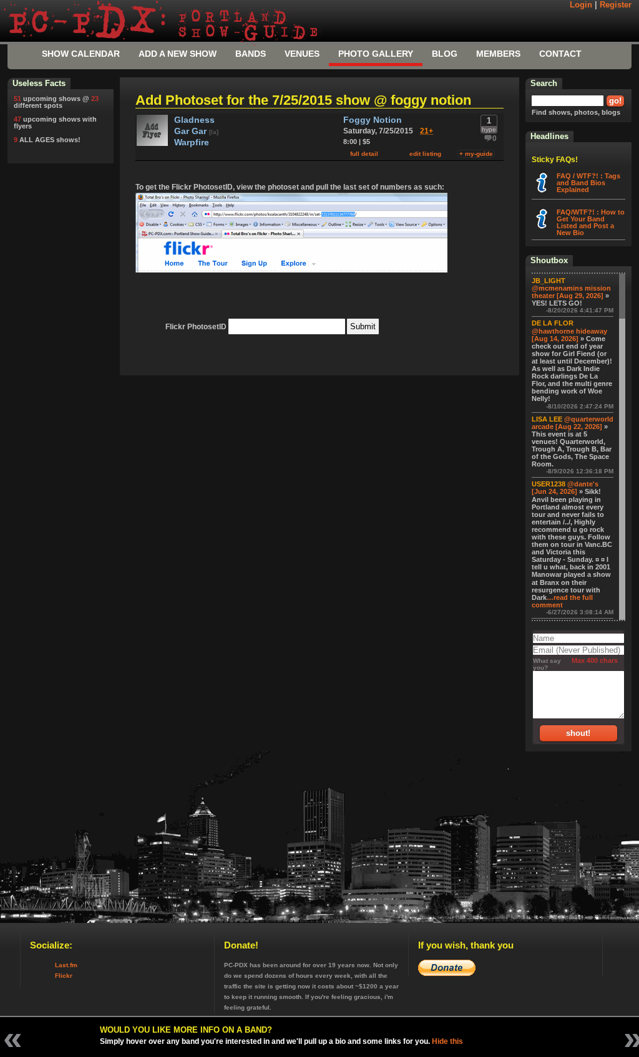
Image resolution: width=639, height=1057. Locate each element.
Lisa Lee (547, 419)
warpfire (191, 142)
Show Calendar (81, 54)
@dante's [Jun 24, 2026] (565, 487)
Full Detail (364, 153)
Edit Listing (425, 153)
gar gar (191, 131)
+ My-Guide (476, 153)
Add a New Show (178, 54)
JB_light (548, 280)
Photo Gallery (375, 54)
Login (581, 5)
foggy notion (372, 120)
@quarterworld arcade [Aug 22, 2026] (572, 422)
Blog (444, 54)
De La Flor (552, 323)
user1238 (548, 484)
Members (498, 54)
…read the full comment (562, 601)
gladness (194, 120)
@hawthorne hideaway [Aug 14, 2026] (569, 334)
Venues (302, 54)
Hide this (447, 1041)
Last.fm (66, 965)
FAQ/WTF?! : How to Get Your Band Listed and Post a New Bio (591, 222)
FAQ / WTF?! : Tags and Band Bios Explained (588, 182)
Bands (250, 54)
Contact (560, 54)
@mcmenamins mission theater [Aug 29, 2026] (571, 291)
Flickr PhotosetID (196, 326)
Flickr (63, 975)
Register (616, 5)
